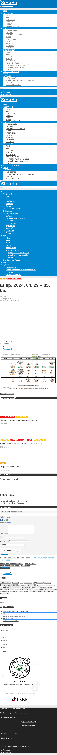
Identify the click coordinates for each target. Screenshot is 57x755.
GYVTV (5, 74)
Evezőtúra (10, 82)
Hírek (8, 54)
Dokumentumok (12, 63)
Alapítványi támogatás (18, 67)
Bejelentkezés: (6, 517)
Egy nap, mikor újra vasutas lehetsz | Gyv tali (19, 420)
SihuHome (10, 46)
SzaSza (37, 589)
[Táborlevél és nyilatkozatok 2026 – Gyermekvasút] (10, 438)
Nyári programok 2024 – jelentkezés (15, 566)
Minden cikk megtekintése (10, 479)
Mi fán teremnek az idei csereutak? (20, 80)
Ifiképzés (9, 22)
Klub (8, 15)
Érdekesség (7, 28)
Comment (4, 533)
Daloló (21, 583)
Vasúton (9, 56)
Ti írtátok (10, 48)
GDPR (10, 69)
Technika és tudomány (15, 35)
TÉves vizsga (11, 39)
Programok (8, 13)
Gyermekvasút (9, 50)
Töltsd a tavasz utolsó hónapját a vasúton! (18, 564)
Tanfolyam (10, 20)
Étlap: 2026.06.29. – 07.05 (10, 467)
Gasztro (47, 583)
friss (12, 394)
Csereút (9, 24)
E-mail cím (5, 541)
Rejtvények (10, 41)
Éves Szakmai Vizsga (11, 72)
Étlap (8, 52)
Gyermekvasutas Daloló (18, 65)
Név (2, 537)
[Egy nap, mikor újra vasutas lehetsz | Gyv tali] (10, 415)
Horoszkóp (22, 585)
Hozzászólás (4, 343)
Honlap (3, 545)
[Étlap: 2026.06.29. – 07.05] (10, 461)
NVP (7, 17)
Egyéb (38, 583)
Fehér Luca (10, 341)
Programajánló (12, 30)
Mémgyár (9, 43)
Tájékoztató (11, 78)
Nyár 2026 (7, 76)
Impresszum (11, 61)
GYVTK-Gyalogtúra (13, 85)
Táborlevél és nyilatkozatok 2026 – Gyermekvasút (21, 444)
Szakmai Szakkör (13, 26)
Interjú (9, 59)
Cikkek (5, 11)
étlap (8, 394)
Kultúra (9, 33)
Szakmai (9, 37)
